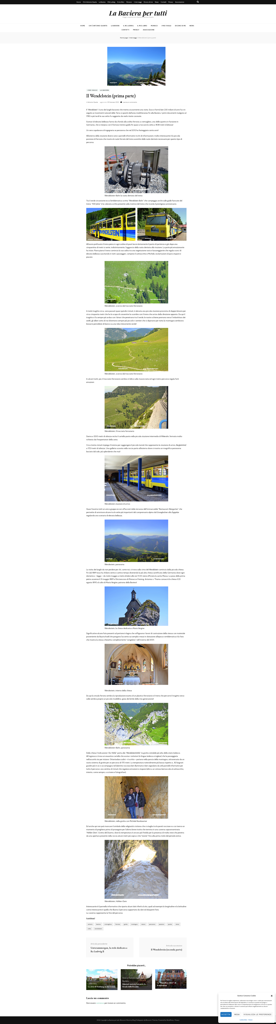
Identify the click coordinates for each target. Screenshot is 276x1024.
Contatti (163, 2)
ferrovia (117, 924)
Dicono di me (148, 2)
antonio (90, 924)
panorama (152, 924)
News (157, 2)
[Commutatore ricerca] (198, 2)
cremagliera (108, 924)
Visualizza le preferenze (258, 1014)
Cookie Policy (243, 1019)
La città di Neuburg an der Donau (101, 986)
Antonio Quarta (93, 102)
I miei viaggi (138, 2)
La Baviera (102, 2)
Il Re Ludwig (111, 2)
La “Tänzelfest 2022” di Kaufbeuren (166, 984)
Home (79, 2)
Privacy (250, 1019)
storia (177, 924)
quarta (170, 924)
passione (161, 924)
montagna (134, 924)
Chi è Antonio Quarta (90, 2)
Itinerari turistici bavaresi (132, 978)
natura (143, 924)
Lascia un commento (130, 102)
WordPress (170, 1020)
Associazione (179, 2)
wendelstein (98, 928)
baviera (98, 924)
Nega (237, 1014)
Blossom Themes (152, 1020)
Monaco (129, 2)
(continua (90, 918)
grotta (125, 924)
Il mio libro (120, 2)
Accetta (226, 1014)
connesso (100, 1003)
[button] (272, 996)
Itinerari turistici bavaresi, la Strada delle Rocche (134, 985)
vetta (89, 928)
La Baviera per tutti (138, 13)
